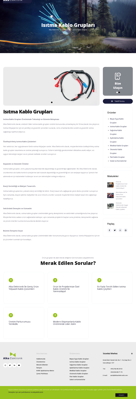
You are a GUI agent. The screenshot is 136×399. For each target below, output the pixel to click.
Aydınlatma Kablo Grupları (79, 368)
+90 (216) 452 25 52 (116, 369)
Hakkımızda (40, 359)
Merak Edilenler (42, 365)
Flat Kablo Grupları (117, 157)
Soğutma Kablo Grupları (79, 365)
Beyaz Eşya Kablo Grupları (79, 359)
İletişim (39, 368)
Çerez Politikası (42, 374)
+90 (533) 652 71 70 (116, 372)
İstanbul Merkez (110, 353)
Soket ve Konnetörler (118, 161)
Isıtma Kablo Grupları (118, 126)
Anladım (121, 395)
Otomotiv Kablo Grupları (79, 374)
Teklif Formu (119, 101)
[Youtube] (19, 365)
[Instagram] (5, 365)
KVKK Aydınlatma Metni (45, 371)
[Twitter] (10, 365)
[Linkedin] (14, 365)
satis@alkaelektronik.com (119, 375)
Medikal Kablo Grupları (119, 145)
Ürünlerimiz (40, 362)
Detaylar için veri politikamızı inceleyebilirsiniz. (25, 392)
